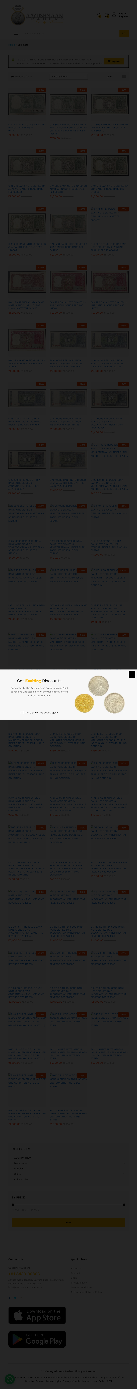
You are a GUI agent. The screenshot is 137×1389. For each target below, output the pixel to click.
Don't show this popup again (41, 712)
